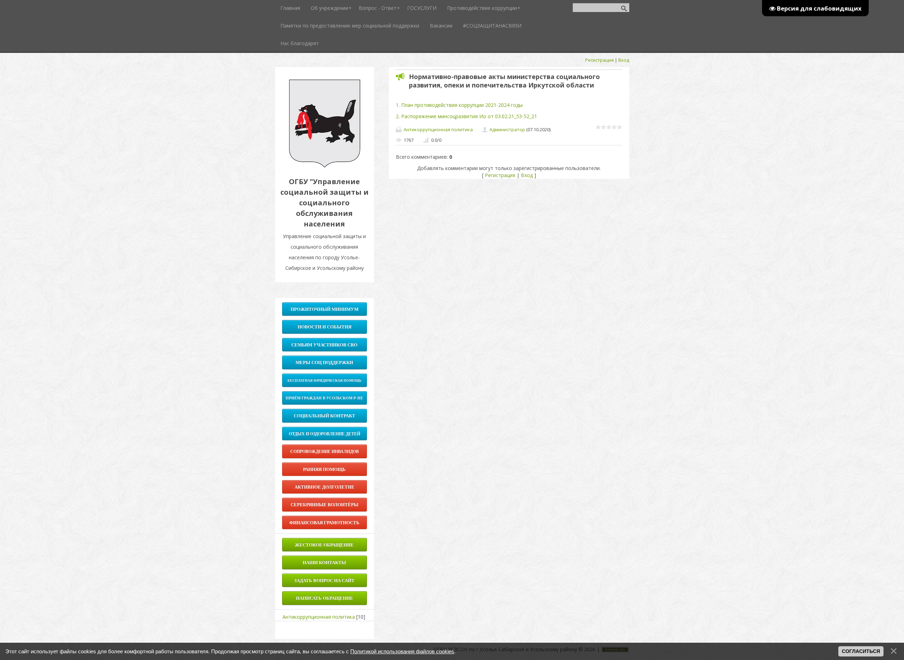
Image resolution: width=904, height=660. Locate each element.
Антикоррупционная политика (438, 129)
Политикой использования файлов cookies (402, 651)
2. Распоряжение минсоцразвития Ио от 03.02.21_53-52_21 (466, 116)
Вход (623, 60)
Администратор (507, 129)
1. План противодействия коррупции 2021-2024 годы (459, 105)
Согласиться (861, 651)
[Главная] (324, 165)
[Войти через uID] (324, 630)
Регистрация (599, 60)
